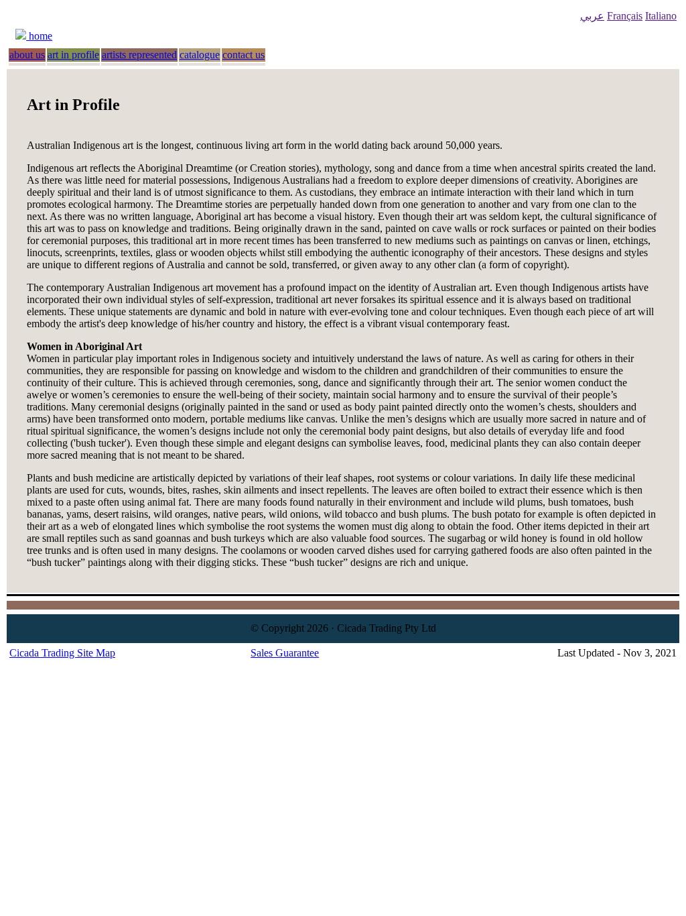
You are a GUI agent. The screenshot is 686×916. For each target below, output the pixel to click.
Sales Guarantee (285, 653)
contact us (243, 54)
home (39, 36)
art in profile (73, 54)
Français (624, 15)
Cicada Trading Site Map (62, 653)
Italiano (661, 15)
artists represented (139, 54)
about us (27, 54)
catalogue (200, 54)
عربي (592, 15)
